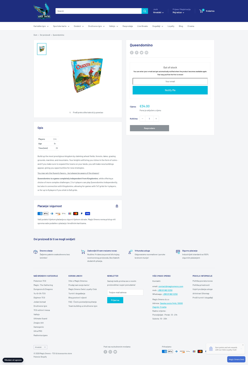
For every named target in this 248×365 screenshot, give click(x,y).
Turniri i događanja (76, 293)
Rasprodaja (128, 26)
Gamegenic (39, 327)
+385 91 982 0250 (165, 290)
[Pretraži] (145, 11)
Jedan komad (40, 302)
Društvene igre (95, 26)
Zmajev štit (39, 322)
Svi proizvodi (45, 35)
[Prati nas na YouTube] (115, 352)
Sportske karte (60, 26)
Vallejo (112, 26)
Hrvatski (38, 347)
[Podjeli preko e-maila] (146, 53)
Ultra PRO (38, 331)
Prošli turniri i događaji (203, 297)
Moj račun (177, 12)
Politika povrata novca (202, 281)
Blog (181, 26)
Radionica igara (40, 335)
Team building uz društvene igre (82, 306)
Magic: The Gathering (43, 285)
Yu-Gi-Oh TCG (40, 293)
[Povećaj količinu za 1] (156, 118)
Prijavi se (115, 300)
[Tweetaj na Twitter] (141, 53)
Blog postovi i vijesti (77, 297)
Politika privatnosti (201, 285)
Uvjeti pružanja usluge (203, 289)
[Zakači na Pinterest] (136, 53)
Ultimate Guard (40, 318)
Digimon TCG (39, 297)
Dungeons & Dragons (43, 289)
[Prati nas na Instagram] (110, 352)
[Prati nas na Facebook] (105, 352)
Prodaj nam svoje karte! (79, 285)
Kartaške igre (40, 26)
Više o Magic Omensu (77, 281)
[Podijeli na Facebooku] (132, 53)
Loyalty (171, 26)
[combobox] (99, 11)
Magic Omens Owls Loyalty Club (82, 289)
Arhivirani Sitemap (201, 293)
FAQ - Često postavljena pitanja (82, 302)
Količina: (134, 118)
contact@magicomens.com (170, 286)
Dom (35, 35)
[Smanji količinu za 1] (142, 118)
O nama (191, 26)
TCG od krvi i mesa (42, 310)
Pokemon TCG (40, 281)
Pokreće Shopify (40, 357)
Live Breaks (142, 26)
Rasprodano (149, 128)
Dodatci (77, 26)
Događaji (156, 26)
